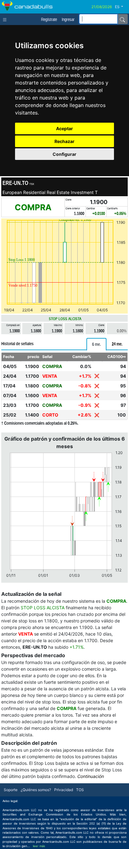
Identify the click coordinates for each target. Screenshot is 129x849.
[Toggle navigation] (6, 19)
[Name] (122, 19)
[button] (121, 7)
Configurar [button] (64, 154)
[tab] (96, 344)
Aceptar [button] (64, 128)
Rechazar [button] (64, 141)
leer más (39, 846)
